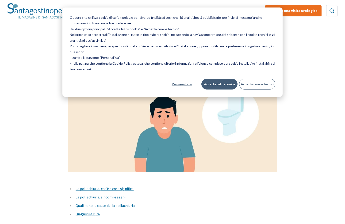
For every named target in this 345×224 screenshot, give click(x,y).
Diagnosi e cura (88, 214)
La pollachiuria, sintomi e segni (101, 197)
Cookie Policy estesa (127, 63)
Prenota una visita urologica (293, 10)
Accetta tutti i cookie (219, 84)
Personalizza (182, 84)
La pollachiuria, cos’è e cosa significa (105, 188)
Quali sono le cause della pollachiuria (105, 205)
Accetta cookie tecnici (257, 84)
